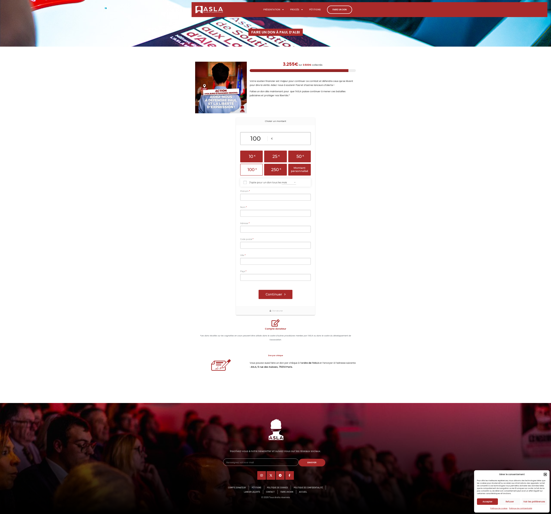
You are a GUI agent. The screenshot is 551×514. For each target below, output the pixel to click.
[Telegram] (280, 475)
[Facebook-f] (289, 475)
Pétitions (315, 9)
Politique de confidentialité (520, 508)
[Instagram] (261, 475)
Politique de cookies (499, 508)
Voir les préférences (534, 501)
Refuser (510, 501)
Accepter (487, 501)
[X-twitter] (271, 475)
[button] (545, 474)
